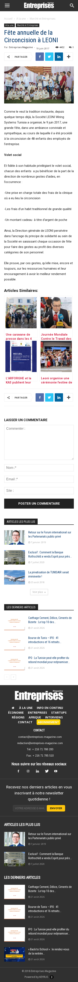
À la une (21, 18)
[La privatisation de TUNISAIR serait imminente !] (14, 577)
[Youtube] (57, 772)
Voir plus (37, 592)
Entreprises (37, 712)
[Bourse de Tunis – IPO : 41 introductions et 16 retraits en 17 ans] (14, 643)
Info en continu (50, 708)
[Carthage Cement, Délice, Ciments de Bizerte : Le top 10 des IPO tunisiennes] (14, 623)
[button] (72, 5)
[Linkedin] (39, 772)
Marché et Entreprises (42, 18)
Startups (59, 712)
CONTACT (39, 730)
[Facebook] (21, 772)
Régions (18, 717)
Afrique (35, 717)
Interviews (54, 717)
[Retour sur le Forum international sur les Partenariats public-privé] (14, 537)
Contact (25, 722)
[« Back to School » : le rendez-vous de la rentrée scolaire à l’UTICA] (14, 954)
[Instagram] (30, 772)
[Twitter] (48, 772)
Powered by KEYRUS (37, 977)
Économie (16, 712)
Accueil (8, 18)
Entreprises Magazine (21, 47)
